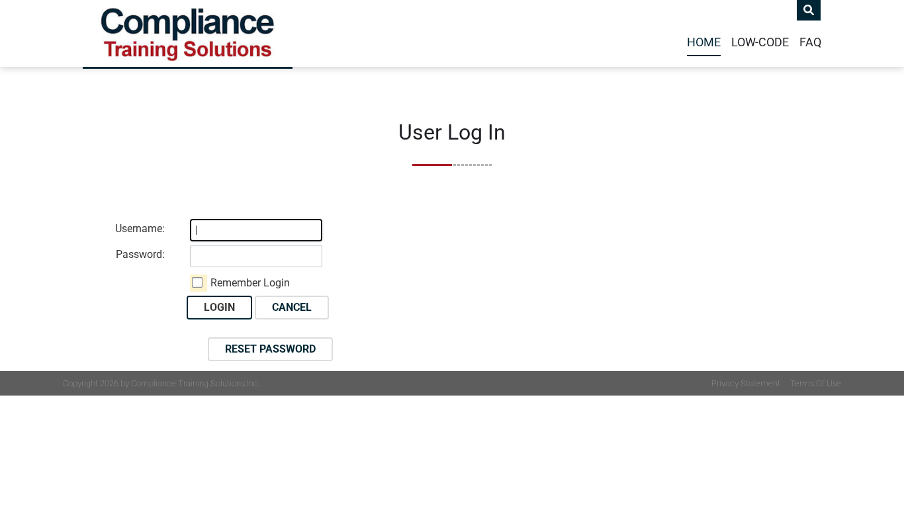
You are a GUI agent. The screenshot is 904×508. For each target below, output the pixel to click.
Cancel (292, 307)
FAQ (810, 42)
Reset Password (270, 349)
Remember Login (250, 282)
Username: (140, 228)
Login (219, 307)
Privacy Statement (745, 383)
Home (704, 42)
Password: (140, 254)
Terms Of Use (815, 383)
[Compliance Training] (187, 33)
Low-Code (760, 42)
